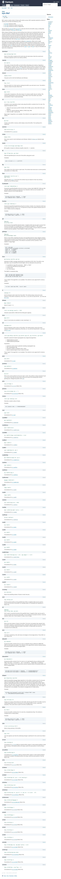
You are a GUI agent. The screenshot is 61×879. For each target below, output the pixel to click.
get (49, 40)
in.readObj (14, 512)
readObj (49, 75)
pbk (49, 50)
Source (44, 51)
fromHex (50, 39)
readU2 (49, 85)
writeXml (50, 123)
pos (49, 54)
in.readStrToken (15, 557)
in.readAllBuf (15, 422)
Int (5, 62)
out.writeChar (15, 787)
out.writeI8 (14, 839)
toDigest (49, 97)
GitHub (15, 875)
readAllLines (50, 61)
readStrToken (50, 82)
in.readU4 (14, 579)
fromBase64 (50, 37)
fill (48, 34)
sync (13, 179)
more (49, 47)
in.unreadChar (15, 754)
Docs (8, 5)
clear (49, 25)
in (11, 45)
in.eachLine (14, 131)
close (49, 26)
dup (33, 46)
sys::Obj (5, 16)
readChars (50, 68)
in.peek (13, 361)
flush (49, 36)
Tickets (22, 5)
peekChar (50, 52)
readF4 (49, 71)
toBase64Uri (50, 96)
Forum (27, 5)
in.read (13, 415)
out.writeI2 (14, 824)
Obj (19, 844)
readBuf (49, 65)
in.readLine (14, 504)
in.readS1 (14, 527)
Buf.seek (19, 30)
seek (25, 46)
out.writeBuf (15, 779)
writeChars (50, 111)
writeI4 (49, 117)
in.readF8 (14, 497)
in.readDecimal (15, 482)
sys (8, 7)
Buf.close (6, 297)
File (5, 699)
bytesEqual (50, 21)
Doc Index (4, 7)
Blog (12, 5)
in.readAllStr (15, 437)
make (49, 46)
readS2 (49, 78)
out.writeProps (15, 854)
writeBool (50, 107)
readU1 (49, 83)
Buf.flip (18, 38)
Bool (5, 54)
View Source (50, 16)
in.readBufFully (15, 459)
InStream (11, 28)
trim (20, 67)
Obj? (19, 145)
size (5, 377)
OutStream (17, 28)
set (48, 91)
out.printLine (15, 393)
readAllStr (50, 62)
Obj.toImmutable (27, 41)
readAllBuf (50, 60)
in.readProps (15, 519)
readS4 (49, 80)
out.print (14, 386)
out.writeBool (15, 772)
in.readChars (15, 474)
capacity (50, 22)
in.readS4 (14, 542)
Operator (7, 221)
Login (54, 1)
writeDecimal (50, 112)
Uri (10, 699)
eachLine (50, 30)
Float (5, 487)
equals (49, 32)
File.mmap (6, 26)
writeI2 (49, 116)
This (5, 83)
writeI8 (49, 118)
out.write (14, 764)
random (49, 57)
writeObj (49, 119)
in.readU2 (14, 572)
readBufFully (50, 66)
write (49, 106)
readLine (50, 73)
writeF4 (49, 113)
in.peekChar (14, 368)
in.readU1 (14, 564)
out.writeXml (15, 869)
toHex (49, 100)
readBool (50, 63)
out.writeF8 (14, 817)
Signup (57, 1)
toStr (49, 101)
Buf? (13, 457)
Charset (6, 75)
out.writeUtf (15, 862)
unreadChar (50, 105)
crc (48, 27)
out (48, 49)
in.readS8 (14, 549)
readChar (50, 67)
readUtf (49, 87)
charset (49, 24)
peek (49, 51)
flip (48, 35)
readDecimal (50, 70)
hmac (49, 42)
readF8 (49, 72)
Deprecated (7, 176)
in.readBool (14, 444)
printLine (50, 56)
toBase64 (50, 95)
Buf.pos (13, 30)
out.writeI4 (14, 832)
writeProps (50, 121)
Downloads (16, 5)
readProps (50, 76)
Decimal (6, 480)
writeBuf (49, 108)
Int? (5, 358)
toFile (49, 98)
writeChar (50, 110)
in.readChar (14, 467)
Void (5, 129)
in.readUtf (14, 586)
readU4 (49, 86)
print (49, 55)
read (29, 46)
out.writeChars (15, 794)
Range (11, 235)
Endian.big (34, 139)
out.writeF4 (14, 809)
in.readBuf (14, 452)
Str (9, 102)
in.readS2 (14, 534)
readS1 (49, 77)
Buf (11, 7)
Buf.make (6, 23)
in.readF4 (14, 489)
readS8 (49, 81)
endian (49, 31)
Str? (5, 502)
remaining (50, 88)
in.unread (14, 744)
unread (49, 103)
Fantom (7, 2)
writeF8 (49, 114)
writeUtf (49, 122)
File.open (6, 25)
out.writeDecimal (16, 802)
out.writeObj (15, 847)
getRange (50, 41)
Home (4, 5)
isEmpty (49, 45)
